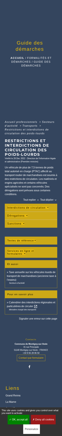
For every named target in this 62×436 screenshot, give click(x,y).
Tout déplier (48, 199)
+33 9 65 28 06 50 (31, 353)
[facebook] (31, 366)
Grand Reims (13, 395)
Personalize (31, 429)
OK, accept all (19, 419)
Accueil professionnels (21, 122)
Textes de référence (20, 240)
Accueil (17, 58)
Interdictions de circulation (27, 207)
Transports (30, 125)
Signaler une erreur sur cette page (38, 318)
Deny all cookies (44, 419)
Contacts (31, 339)
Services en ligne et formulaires (20, 252)
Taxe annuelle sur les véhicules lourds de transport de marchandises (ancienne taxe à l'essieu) (31, 276)
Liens (12, 388)
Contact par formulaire (31, 357)
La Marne (11, 402)
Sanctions (14, 223)
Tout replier (31, 199)
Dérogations (16, 215)
